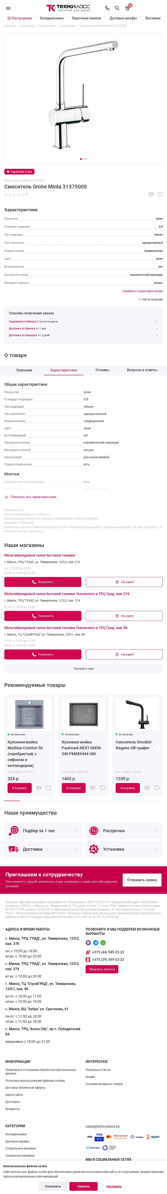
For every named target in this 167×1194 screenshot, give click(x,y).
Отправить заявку (142, 880)
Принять (83, 1186)
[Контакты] (107, 8)
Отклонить (53, 1186)
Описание (24, 370)
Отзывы (103, 370)
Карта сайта (14, 1095)
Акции (90, 1076)
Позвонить (46, 582)
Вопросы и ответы (143, 370)
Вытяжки (152, 18)
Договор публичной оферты (25, 1087)
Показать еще (83, 668)
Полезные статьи (98, 1070)
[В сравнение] (151, 194)
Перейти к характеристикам (142, 291)
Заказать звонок (102, 969)
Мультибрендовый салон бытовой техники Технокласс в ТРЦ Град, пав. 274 (66, 594)
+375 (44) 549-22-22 (108, 952)
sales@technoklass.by (103, 1126)
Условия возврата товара (104, 1084)
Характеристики (63, 370)
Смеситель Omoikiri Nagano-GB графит (134, 745)
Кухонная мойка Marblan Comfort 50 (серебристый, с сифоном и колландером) (25, 754)
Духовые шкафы (123, 18)
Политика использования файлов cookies (35, 1080)
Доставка (12, 1101)
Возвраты (12, 1109)
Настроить (114, 1186)
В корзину (19, 788)
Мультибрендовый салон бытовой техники (39, 555)
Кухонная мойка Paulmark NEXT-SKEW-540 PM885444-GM (82, 748)
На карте (127, 582)
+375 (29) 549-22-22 (108, 960)
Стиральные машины (20, 1148)
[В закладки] (160, 194)
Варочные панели (86, 18)
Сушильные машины (20, 1155)
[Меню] (8, 8)
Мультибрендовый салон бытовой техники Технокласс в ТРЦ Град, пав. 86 (65, 628)
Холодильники (51, 18)
